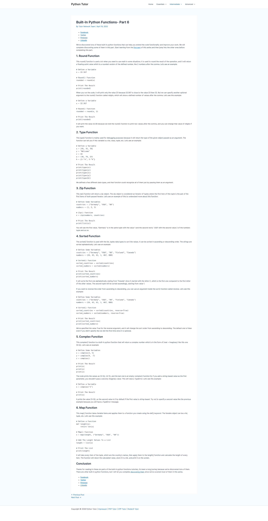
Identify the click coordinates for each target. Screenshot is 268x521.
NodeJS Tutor (133, 509)
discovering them (137, 472)
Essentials (160, 4)
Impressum (102, 509)
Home (150, 4)
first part (137, 47)
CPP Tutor (122, 509)
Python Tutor (79, 4)
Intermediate (175, 4)
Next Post (76, 497)
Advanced (189, 4)
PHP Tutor (112, 509)
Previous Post (77, 495)
